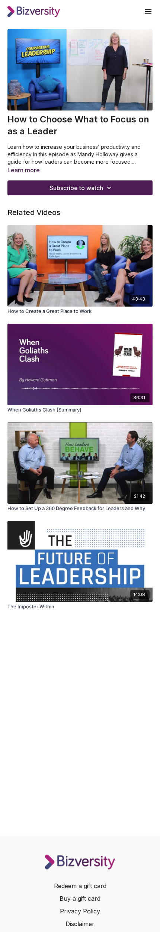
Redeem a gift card (80, 886)
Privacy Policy (80, 911)
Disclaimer (80, 924)
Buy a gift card (80, 898)
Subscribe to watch (76, 188)
